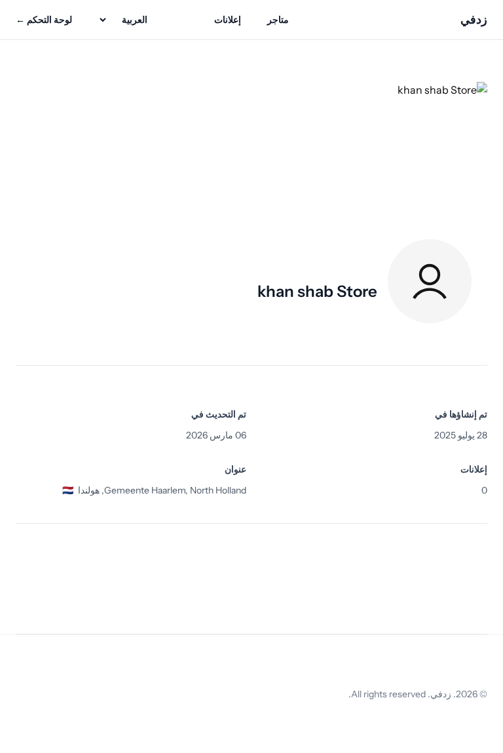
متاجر (278, 20)
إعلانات (227, 20)
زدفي (473, 19)
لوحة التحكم (44, 20)
